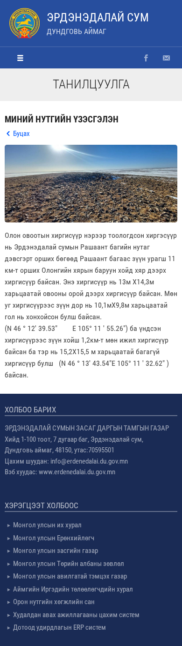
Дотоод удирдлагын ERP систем (59, 627)
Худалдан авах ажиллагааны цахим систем (76, 615)
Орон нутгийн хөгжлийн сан (54, 602)
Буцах (21, 133)
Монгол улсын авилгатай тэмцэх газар (70, 576)
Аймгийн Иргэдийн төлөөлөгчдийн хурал (73, 589)
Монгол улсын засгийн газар (55, 550)
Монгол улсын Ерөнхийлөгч (53, 538)
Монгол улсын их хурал (47, 525)
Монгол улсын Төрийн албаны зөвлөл (68, 563)
